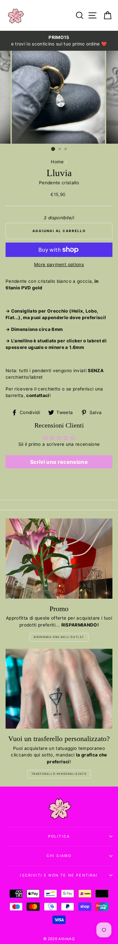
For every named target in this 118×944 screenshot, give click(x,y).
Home (57, 161)
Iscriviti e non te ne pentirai (59, 875)
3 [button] (66, 149)
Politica (59, 836)
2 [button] (60, 149)
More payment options (59, 264)
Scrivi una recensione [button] (59, 462)
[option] (59, 40)
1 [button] (53, 149)
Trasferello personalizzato (59, 773)
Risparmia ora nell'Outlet (59, 637)
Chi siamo (59, 855)
